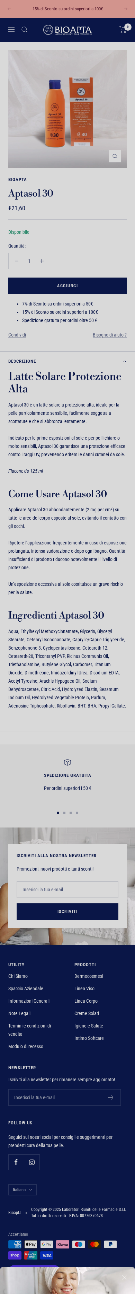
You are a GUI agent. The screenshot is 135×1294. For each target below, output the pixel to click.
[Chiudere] (124, 1130)
